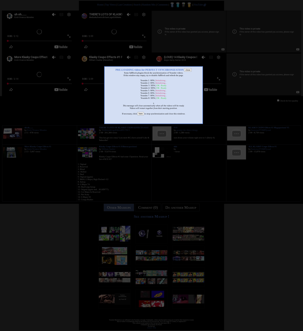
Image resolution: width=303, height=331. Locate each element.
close (187, 70)
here (141, 113)
